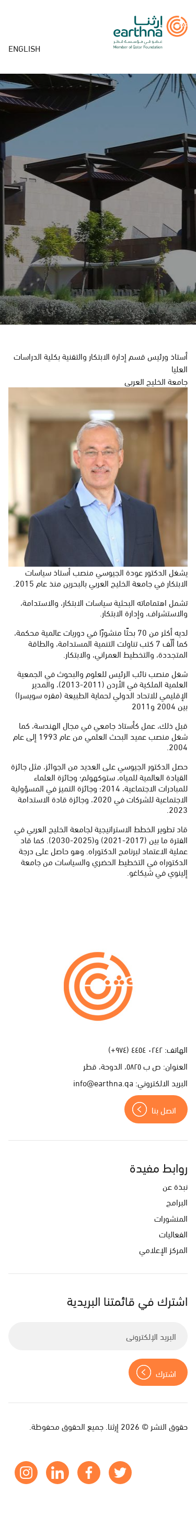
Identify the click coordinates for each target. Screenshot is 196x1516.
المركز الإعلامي (163, 1249)
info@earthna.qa (103, 1082)
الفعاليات (173, 1233)
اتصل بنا (164, 1110)
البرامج (177, 1202)
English (24, 48)
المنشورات (171, 1218)
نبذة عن (175, 1186)
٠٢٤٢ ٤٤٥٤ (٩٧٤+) (135, 1049)
